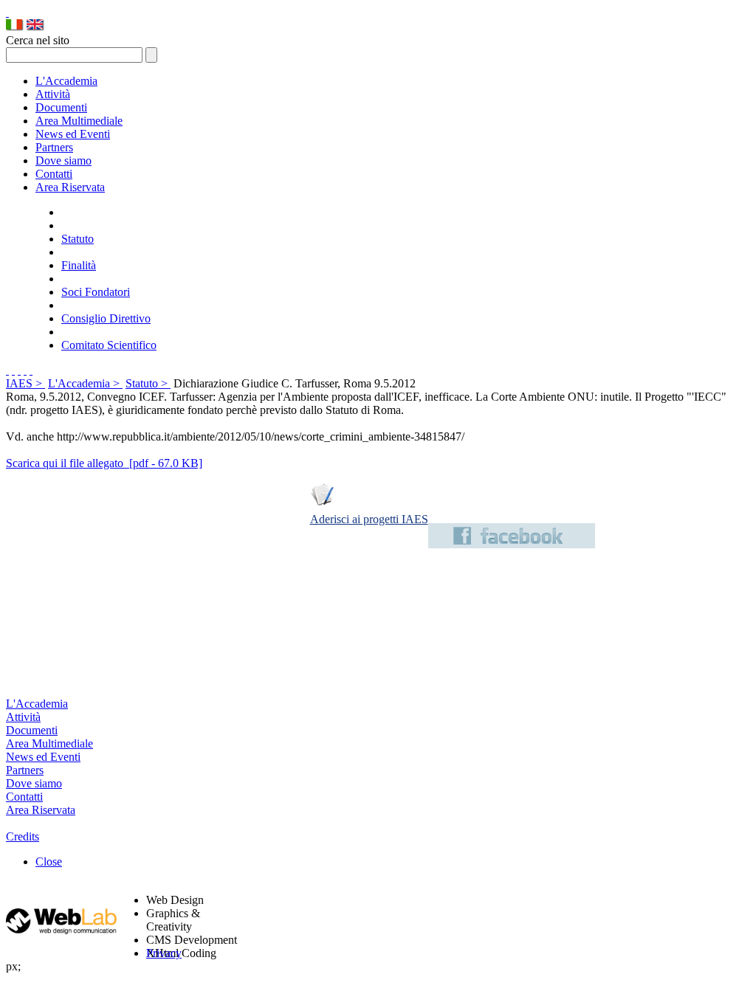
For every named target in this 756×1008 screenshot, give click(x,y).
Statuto (77, 238)
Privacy (164, 953)
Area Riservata (70, 187)
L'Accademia (66, 81)
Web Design (175, 900)
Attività (52, 94)
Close (48, 861)
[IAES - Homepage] (7, 12)
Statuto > (148, 383)
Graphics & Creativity (173, 920)
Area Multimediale (79, 120)
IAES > (25, 383)
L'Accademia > (85, 383)
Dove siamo (63, 160)
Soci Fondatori (95, 292)
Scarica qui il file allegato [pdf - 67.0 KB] (104, 463)
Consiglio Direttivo (106, 318)
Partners (54, 147)
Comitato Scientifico (109, 345)
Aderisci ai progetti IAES (369, 519)
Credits (22, 836)
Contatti (53, 174)
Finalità (78, 265)
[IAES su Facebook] (511, 544)
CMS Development (191, 939)
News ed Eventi (72, 134)
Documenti (61, 107)
